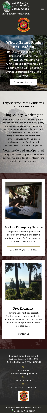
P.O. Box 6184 (23, 370)
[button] (23, 82)
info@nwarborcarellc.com (23, 387)
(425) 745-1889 (23, 380)
